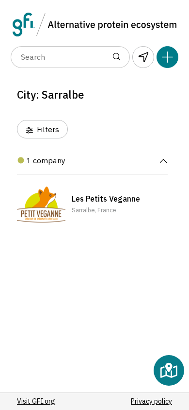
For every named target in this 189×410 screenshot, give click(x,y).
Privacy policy (151, 401)
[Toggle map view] (169, 370)
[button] (92, 204)
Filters (47, 129)
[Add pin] (167, 57)
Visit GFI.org (36, 401)
